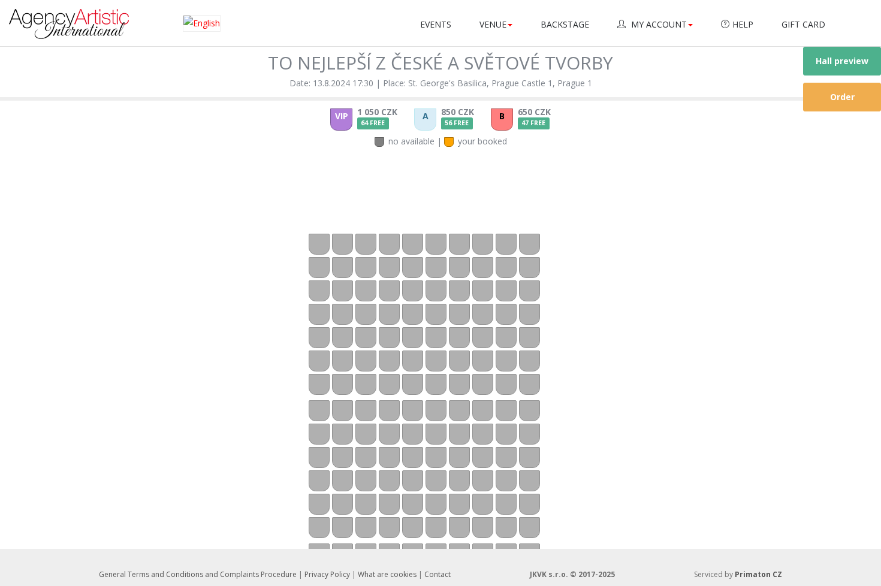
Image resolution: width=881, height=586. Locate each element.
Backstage (565, 24)
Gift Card (803, 24)
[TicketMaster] (69, 23)
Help (742, 24)
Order (842, 96)
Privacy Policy (327, 574)
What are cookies (387, 574)
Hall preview (842, 61)
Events (435, 24)
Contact (437, 574)
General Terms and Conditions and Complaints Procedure (198, 574)
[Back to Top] (851, 559)
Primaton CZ (758, 574)
